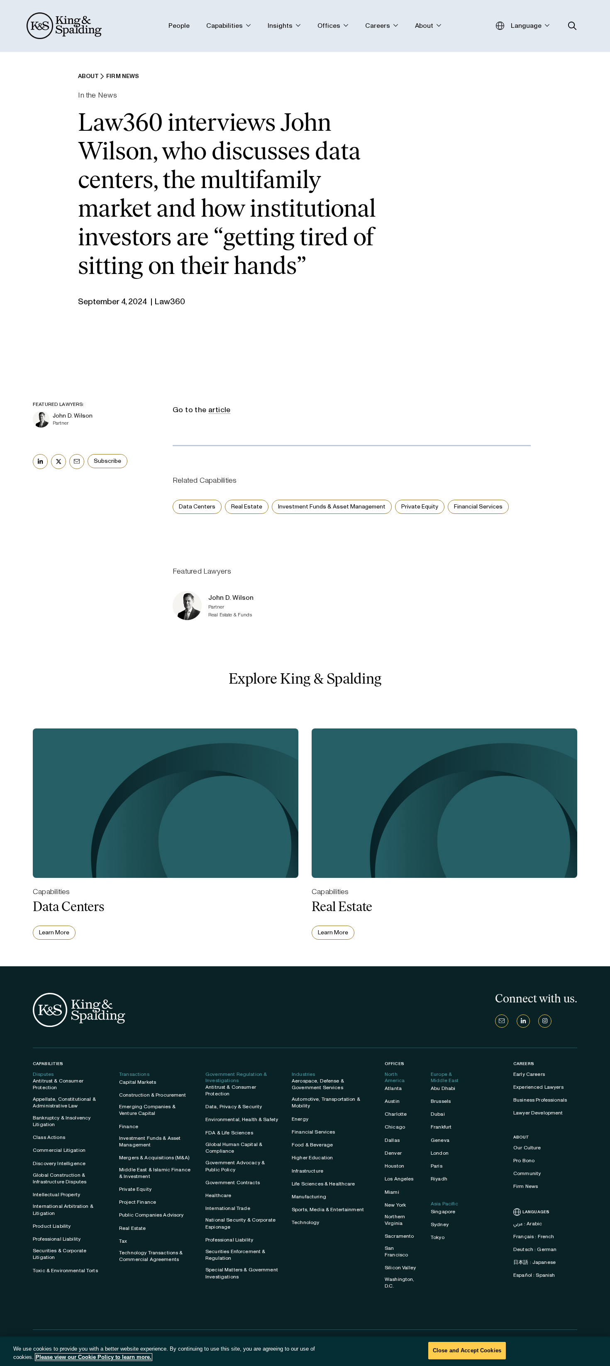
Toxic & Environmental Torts (65, 1270)
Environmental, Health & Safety (241, 1119)
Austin (392, 1101)
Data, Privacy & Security (233, 1106)
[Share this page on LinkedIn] (40, 461)
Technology (305, 1222)
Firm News (525, 1186)
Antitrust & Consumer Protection (58, 1084)
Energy (300, 1119)
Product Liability (52, 1226)
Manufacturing (309, 1197)
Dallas (392, 1140)
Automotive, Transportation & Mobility (326, 1102)
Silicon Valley (400, 1268)
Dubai (438, 1114)
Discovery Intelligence (59, 1163)
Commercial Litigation (59, 1150)
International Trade (227, 1208)
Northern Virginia (395, 1220)
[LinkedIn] (523, 1021)
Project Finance (137, 1202)
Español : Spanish (534, 1275)
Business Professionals (540, 1100)
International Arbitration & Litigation (63, 1209)
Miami (392, 1192)
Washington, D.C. (400, 1282)
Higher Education (312, 1158)
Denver (393, 1153)
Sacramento (399, 1236)
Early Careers (529, 1074)
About (521, 1137)
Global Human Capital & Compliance (233, 1147)
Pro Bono (523, 1160)
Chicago (395, 1127)
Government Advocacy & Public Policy (235, 1166)
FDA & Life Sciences (229, 1133)
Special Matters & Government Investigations (241, 1273)
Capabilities (48, 1063)
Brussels (441, 1101)
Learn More (54, 932)
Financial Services (478, 506)
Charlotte (396, 1114)
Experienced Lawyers (538, 1087)
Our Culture (527, 1148)
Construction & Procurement (152, 1095)
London (440, 1153)
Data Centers (197, 506)
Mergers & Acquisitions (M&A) (154, 1158)
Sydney (440, 1224)
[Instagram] (544, 1021)
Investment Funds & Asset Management (332, 506)
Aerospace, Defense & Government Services (318, 1084)
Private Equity (419, 506)
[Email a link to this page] (76, 461)
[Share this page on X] (58, 461)
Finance (128, 1126)
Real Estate (246, 506)
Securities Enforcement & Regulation (235, 1255)
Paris (436, 1166)
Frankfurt (441, 1127)
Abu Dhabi (443, 1088)
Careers (523, 1063)
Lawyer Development (538, 1113)
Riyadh (439, 1179)
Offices (394, 1063)
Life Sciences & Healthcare (323, 1184)
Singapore (443, 1211)
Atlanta (393, 1088)
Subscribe (107, 460)
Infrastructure (307, 1171)
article (219, 409)
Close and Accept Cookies (467, 1350)
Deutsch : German (534, 1249)
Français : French (533, 1236)
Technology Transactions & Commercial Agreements (151, 1256)
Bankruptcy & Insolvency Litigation (61, 1121)
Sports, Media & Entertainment (328, 1209)
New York (395, 1205)
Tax (123, 1241)
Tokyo (437, 1237)
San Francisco (396, 1251)
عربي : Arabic (527, 1224)
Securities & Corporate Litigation (59, 1254)
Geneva (440, 1140)
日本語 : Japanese (534, 1262)
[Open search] (572, 26)
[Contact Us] (501, 1021)
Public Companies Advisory (151, 1215)
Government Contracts (232, 1182)
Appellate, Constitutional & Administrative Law (64, 1102)
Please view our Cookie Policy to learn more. (93, 1357)
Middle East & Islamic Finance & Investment (154, 1173)
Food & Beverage (312, 1145)
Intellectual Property (56, 1194)
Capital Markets (137, 1082)
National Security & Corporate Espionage (240, 1223)
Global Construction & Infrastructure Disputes (59, 1178)
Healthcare (218, 1195)
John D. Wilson (73, 415)
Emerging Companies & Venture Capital (147, 1110)
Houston (394, 1166)
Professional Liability (57, 1239)
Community (527, 1173)
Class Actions (49, 1137)
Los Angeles (399, 1179)
